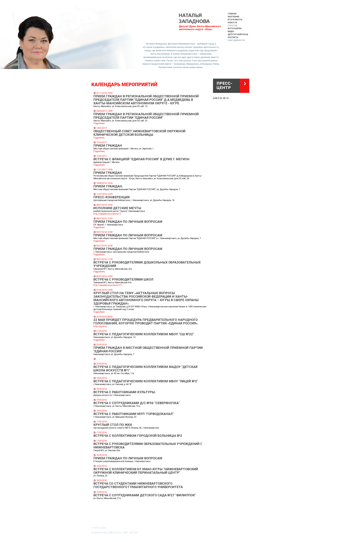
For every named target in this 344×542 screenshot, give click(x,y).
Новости (232, 23)
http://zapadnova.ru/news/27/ (107, 285)
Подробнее (99, 123)
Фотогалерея (234, 28)
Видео (231, 31)
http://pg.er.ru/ (100, 326)
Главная (232, 14)
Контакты (233, 37)
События (232, 25)
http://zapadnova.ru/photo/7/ (107, 214)
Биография (233, 17)
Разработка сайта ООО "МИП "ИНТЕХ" (114, 532)
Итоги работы (235, 20)
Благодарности (236, 40)
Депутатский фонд (238, 34)
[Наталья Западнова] (200, 24)
